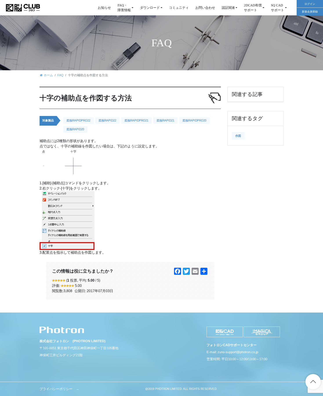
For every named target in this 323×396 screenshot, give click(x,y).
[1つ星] (53, 280)
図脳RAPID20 (75, 129)
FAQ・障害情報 (124, 8)
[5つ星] (64, 280)
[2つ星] (56, 280)
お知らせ (104, 7)
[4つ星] (61, 280)
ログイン (310, 3)
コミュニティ (179, 7)
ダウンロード (150, 7)
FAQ (60, 75)
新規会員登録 (310, 11)
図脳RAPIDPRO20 (194, 120)
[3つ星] (58, 280)
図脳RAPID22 (107, 120)
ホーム (48, 75)
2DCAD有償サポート (253, 8)
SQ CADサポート (277, 8)
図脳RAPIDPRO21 (136, 120)
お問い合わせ (205, 7)
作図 (238, 135)
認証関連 (228, 7)
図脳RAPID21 (165, 120)
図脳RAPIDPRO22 (78, 120)
